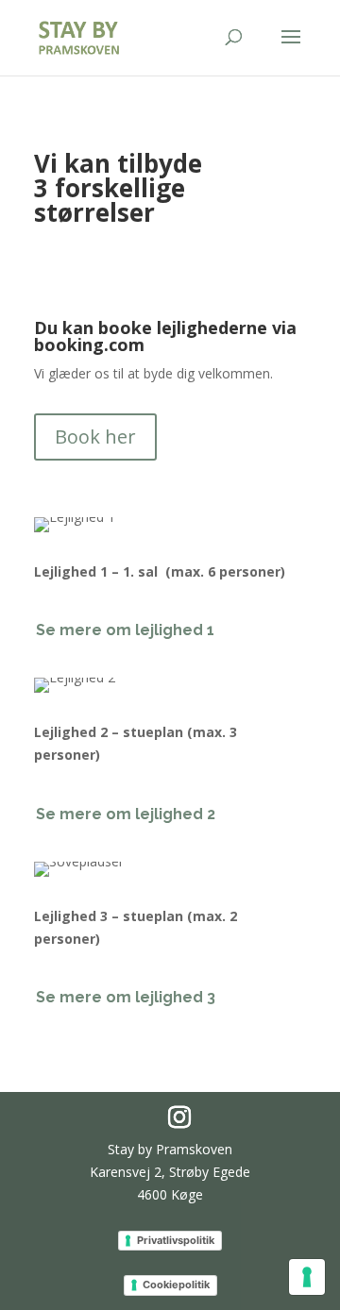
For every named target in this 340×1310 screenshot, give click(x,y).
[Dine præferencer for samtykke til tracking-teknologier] (307, 1277)
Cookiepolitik (176, 1284)
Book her (95, 436)
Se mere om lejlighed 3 (125, 997)
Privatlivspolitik (175, 1240)
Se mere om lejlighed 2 (125, 814)
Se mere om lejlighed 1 (125, 630)
